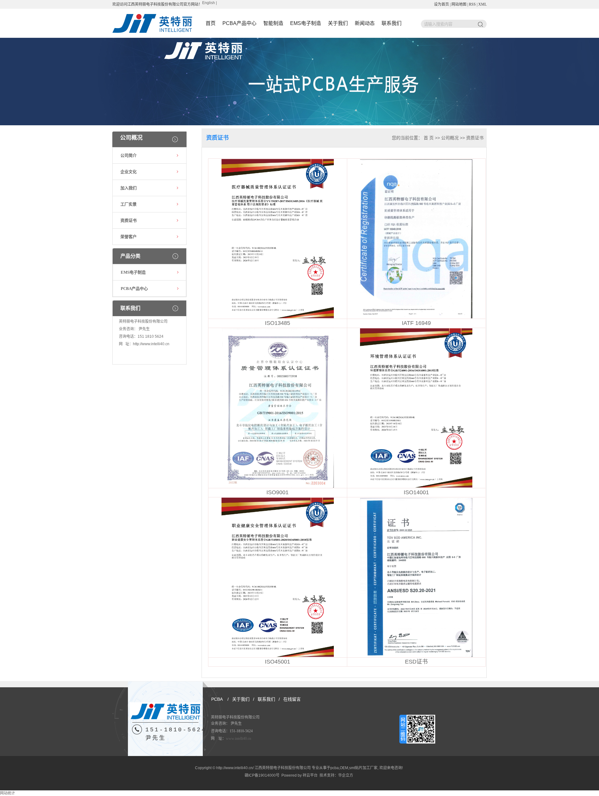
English (208, 3)
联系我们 (392, 23)
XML (482, 4)
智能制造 (273, 23)
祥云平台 (310, 775)
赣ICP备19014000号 (262, 775)
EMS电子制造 (305, 23)
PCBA (217, 699)
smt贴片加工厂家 (363, 768)
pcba (334, 768)
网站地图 (458, 4)
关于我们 (338, 23)
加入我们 (128, 188)
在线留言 (292, 699)
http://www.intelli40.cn (151, 344)
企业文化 (128, 171)
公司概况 (450, 137)
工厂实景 (128, 204)
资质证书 (128, 220)
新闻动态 (365, 23)
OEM (344, 768)
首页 (211, 23)
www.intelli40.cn (238, 738)
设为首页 (441, 4)
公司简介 (128, 155)
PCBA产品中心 (239, 23)
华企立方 (345, 775)
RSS (472, 4)
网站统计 (7, 793)
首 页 (429, 137)
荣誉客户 (128, 236)
